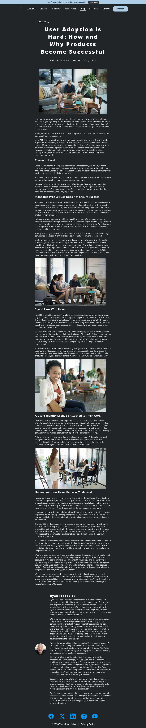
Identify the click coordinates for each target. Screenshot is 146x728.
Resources (93, 9)
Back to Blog (44, 21)
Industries (56, 9)
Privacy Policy (88, 724)
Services (43, 9)
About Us (31, 9)
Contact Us (120, 9)
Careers (106, 9)
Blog (83, 8)
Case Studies (70, 9)
